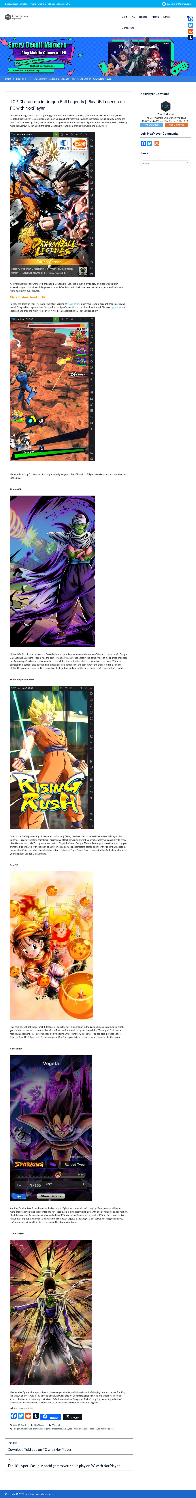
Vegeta (110, 1428)
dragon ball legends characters (47, 1428)
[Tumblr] (191, 37)
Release (143, 16)
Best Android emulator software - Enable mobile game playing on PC (37, 3)
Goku (65, 1428)
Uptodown (116, 307)
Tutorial (155, 16)
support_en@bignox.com (179, 3)
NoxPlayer (73, 303)
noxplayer (78, 1428)
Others (166, 16)
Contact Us (128, 27)
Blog (124, 16)
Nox (71, 1428)
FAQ (133, 16)
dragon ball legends (22, 1428)
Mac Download (176, 124)
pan (86, 1428)
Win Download (152, 124)
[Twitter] (191, 25)
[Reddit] (191, 31)
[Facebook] (191, 19)
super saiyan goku (97, 1428)
